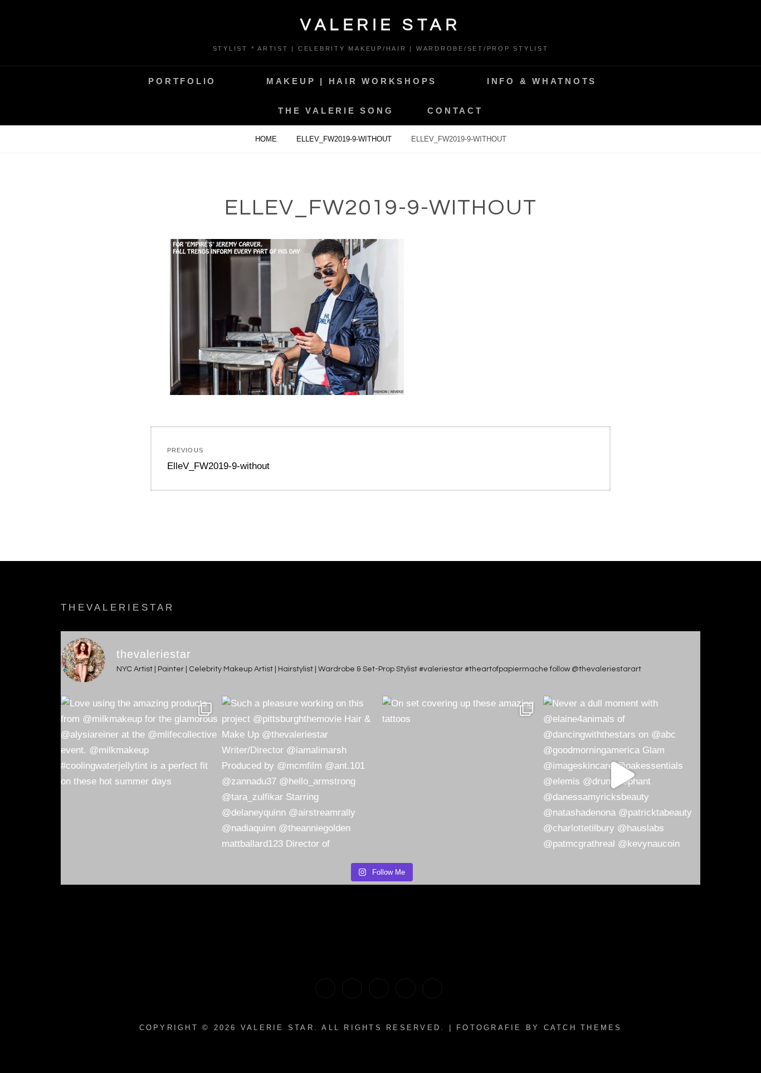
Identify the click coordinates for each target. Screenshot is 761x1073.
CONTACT (454, 110)
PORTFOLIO (182, 81)
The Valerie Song (335, 110)
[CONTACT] (432, 988)
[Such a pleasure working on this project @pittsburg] (300, 774)
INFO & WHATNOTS (542, 81)
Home (267, 139)
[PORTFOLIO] (325, 988)
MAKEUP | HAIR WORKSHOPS (351, 81)
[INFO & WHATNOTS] (379, 988)
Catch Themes (583, 1027)
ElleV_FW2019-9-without (345, 139)
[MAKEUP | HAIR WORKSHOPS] (352, 988)
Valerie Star (380, 24)
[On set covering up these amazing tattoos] (461, 774)
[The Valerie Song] (406, 988)
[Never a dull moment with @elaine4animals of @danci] (622, 774)
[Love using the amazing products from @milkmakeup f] (139, 774)
